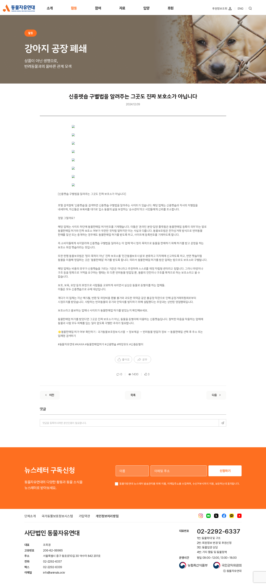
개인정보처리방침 (107, 516)
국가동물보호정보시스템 (57, 516)
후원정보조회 (219, 8)
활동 (74, 8)
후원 (171, 8)
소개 (50, 8)
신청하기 (225, 471)
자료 (122, 8)
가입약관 (84, 516)
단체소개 (30, 516)
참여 (98, 8)
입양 (146, 8)
